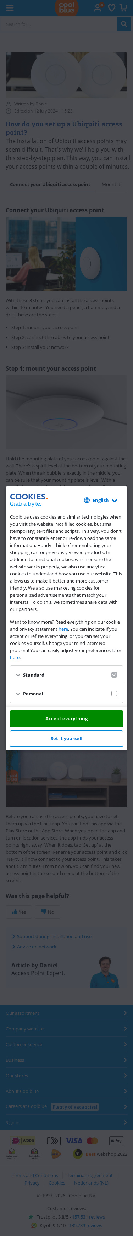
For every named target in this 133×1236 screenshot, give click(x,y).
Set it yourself (67, 738)
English (101, 500)
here (63, 629)
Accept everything (66, 718)
